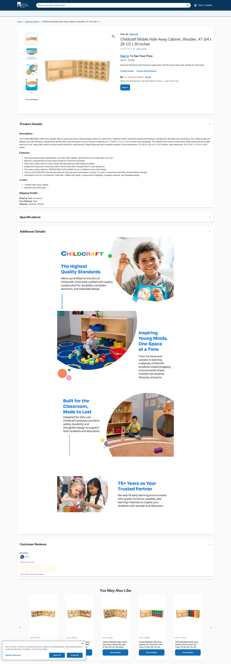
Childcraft (133, 34)
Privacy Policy (42, 649)
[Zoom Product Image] (113, 36)
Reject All (57, 655)
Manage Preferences (13, 655)
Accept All (75, 655)
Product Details (127, 71)
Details (148, 77)
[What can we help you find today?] (188, 5)
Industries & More (32, 22)
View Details (115, 652)
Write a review (141, 49)
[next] (31, 93)
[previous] (19, 628)
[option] (31, 40)
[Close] (82, 643)
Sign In (124, 56)
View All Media (31, 100)
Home (19, 22)
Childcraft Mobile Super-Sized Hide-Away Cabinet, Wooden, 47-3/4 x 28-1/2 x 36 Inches (115, 644)
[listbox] (31, 63)
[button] (203, 5)
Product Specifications (146, 71)
